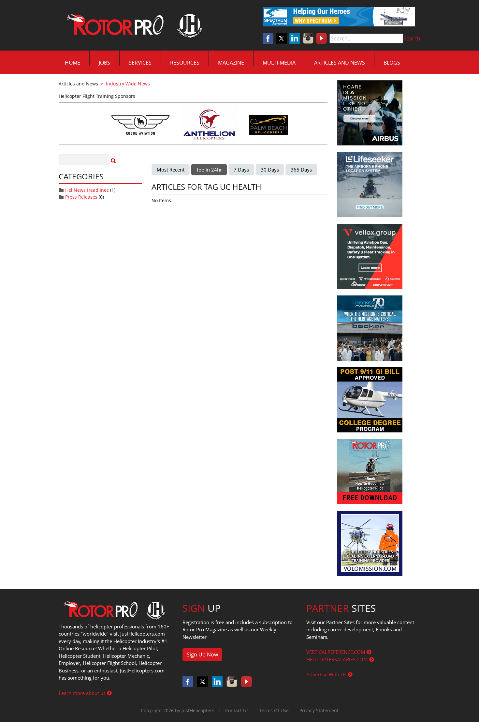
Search (411, 38)
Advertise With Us (327, 674)
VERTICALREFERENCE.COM (336, 652)
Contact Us (237, 710)
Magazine (231, 62)
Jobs (104, 62)
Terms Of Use (274, 710)
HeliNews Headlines (87, 190)
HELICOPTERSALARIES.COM (337, 659)
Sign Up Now (202, 654)
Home (72, 62)
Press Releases (81, 197)
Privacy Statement (319, 710)
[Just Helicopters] (133, 25)
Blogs (392, 62)
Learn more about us (83, 693)
